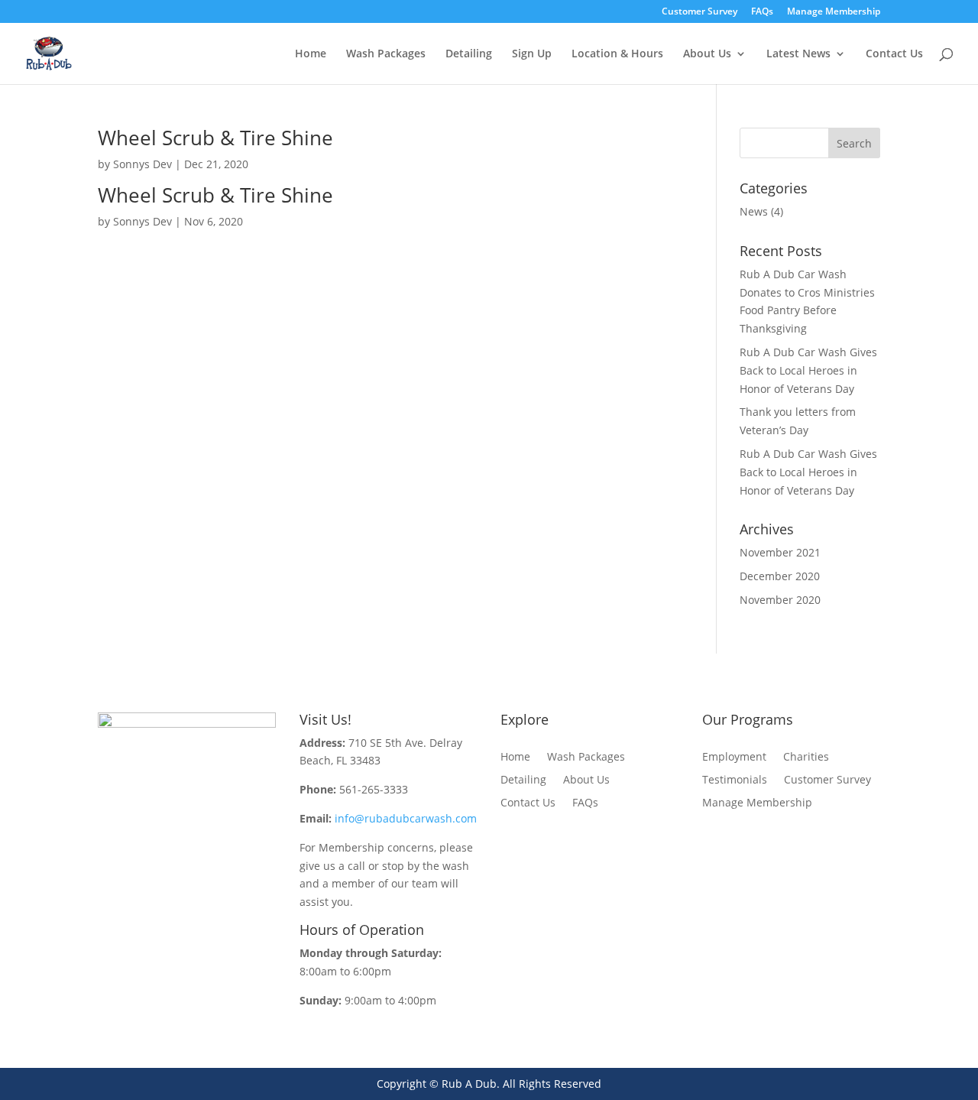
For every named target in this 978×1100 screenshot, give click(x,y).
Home (310, 54)
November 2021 (780, 552)
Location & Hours (617, 54)
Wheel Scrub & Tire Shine (215, 137)
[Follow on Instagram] (201, 864)
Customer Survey (699, 12)
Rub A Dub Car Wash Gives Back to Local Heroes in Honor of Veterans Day (808, 370)
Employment (734, 757)
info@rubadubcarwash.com (406, 818)
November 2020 (780, 599)
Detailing (468, 54)
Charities (806, 757)
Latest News (798, 54)
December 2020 (780, 576)
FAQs (762, 12)
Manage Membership (833, 12)
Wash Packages (386, 54)
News (754, 211)
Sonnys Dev (142, 164)
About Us (707, 54)
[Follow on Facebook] (171, 864)
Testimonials (734, 780)
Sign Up (532, 54)
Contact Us (894, 54)
